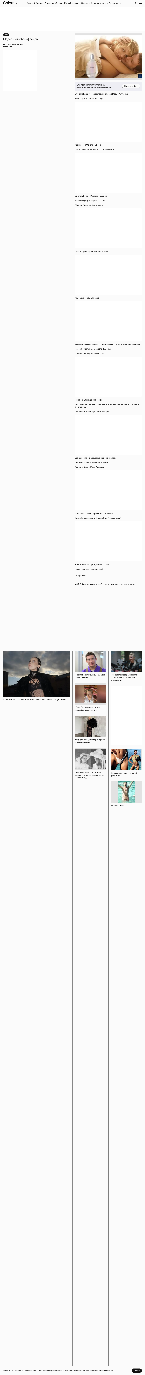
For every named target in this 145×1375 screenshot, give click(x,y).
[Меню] (140, 3)
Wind (83, 575)
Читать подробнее (106, 1371)
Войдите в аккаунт (88, 584)
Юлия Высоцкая (72, 3)
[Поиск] (136, 3)
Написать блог (131, 86)
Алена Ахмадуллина (111, 3)
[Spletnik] (10, 3)
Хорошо (137, 1370)
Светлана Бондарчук (91, 3)
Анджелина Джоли (53, 3)
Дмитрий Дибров (35, 3)
